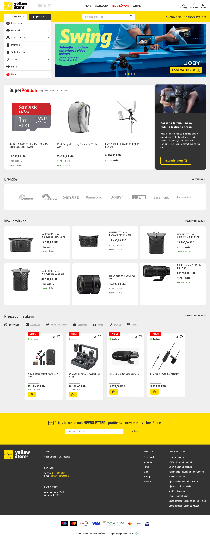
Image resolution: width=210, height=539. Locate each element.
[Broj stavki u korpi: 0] (203, 4)
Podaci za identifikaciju (179, 496)
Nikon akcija (101, 5)
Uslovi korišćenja (176, 457)
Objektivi (15, 30)
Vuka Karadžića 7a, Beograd (57, 456)
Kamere (147, 481)
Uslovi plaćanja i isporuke (180, 467)
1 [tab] (126, 74)
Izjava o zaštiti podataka (180, 486)
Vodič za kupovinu (177, 491)
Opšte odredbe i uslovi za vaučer (184, 505)
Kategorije (18, 16)
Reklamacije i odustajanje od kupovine (186, 471)
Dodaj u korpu (32, 394)
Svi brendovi (198, 179)
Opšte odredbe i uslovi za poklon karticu (187, 501)
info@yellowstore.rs (197, 16)
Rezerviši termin (174, 160)
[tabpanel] (130, 50)
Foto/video (16, 23)
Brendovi (41, 17)
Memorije (15, 45)
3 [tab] (131, 74)
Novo (88, 5)
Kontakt (137, 5)
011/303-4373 (58, 473)
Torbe (146, 467)
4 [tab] (134, 74)
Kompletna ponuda (194, 221)
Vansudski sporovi (177, 476)
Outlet (14, 74)
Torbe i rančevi (18, 52)
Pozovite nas (175, 16)
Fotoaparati (149, 457)
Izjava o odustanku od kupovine (183, 481)
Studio (14, 66)
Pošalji (135, 431)
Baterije (147, 476)
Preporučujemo (120, 5)
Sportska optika (18, 37)
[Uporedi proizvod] (109, 393)
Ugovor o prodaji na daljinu (181, 462)
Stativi (14, 59)
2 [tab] (128, 74)
